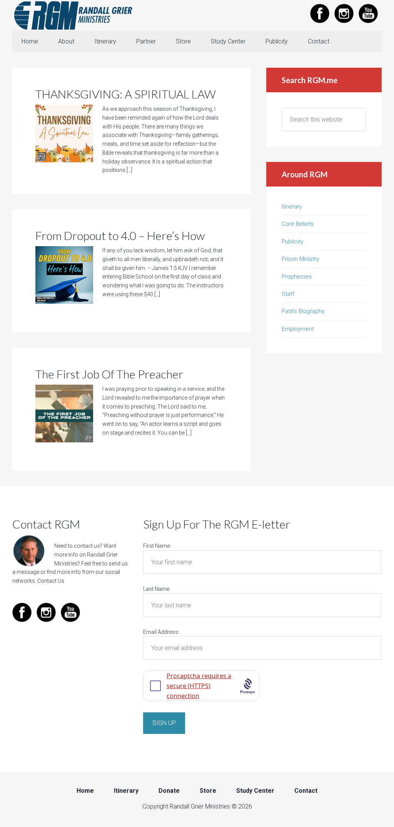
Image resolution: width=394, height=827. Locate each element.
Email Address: (161, 632)
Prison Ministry (300, 258)
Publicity (292, 241)
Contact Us (50, 581)
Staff (288, 293)
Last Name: (156, 589)
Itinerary (292, 206)
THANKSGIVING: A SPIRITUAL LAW (125, 94)
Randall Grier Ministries (73, 15)
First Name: (157, 546)
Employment (298, 328)
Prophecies (297, 276)
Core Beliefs (298, 223)
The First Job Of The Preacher (109, 374)
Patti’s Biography (303, 311)
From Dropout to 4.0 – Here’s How (120, 235)
